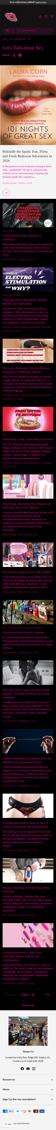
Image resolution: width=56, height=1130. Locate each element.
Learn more (40, 2)
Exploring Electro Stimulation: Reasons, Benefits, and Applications (25, 301)
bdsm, (6, 231)
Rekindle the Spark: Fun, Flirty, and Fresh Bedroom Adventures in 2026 (27, 156)
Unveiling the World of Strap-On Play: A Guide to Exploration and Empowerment (25, 824)
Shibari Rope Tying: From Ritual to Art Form (28, 439)
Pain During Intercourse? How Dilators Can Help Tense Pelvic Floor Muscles (27, 505)
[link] (11, 994)
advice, (6, 295)
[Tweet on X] (14, 55)
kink (11, 231)
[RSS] (29, 39)
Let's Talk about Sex (18, 39)
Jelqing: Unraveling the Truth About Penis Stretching (26, 889)
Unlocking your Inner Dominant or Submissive (22, 237)
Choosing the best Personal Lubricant (23, 632)
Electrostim (15, 295)
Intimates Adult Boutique (19, 1123)
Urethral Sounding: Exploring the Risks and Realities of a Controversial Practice (27, 760)
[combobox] (28, 30)
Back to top (28, 1005)
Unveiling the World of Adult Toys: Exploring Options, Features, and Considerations (22, 956)
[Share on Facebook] (20, 55)
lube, (5, 627)
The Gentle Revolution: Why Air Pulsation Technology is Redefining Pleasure (26, 370)
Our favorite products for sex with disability (27, 571)
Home (5, 39)
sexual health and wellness (30, 627)
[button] (46, 16)
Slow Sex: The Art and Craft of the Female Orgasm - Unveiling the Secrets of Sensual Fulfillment (26, 693)
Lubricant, (13, 627)
